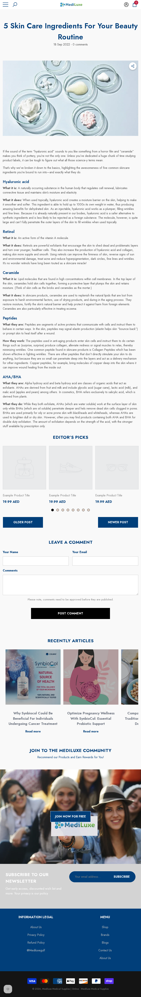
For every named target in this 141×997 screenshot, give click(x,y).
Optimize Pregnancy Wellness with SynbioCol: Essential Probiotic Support (91, 718)
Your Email (79, 552)
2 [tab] (57, 510)
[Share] (132, 66)
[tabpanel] (24, 475)
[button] (15, 4)
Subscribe (122, 877)
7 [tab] (83, 510)
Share (132, 66)
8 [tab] (88, 510)
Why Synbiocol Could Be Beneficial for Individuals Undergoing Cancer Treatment (33, 718)
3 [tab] (63, 510)
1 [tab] (52, 510)
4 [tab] (68, 510)
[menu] (5, 4)
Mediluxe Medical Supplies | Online (60, 989)
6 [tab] (78, 510)
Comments (10, 570)
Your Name (10, 552)
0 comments (80, 44)
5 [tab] (73, 510)
